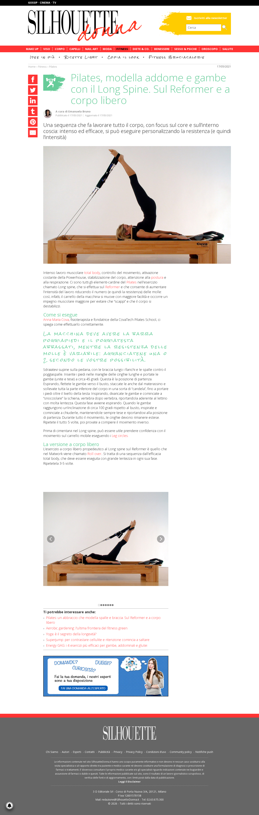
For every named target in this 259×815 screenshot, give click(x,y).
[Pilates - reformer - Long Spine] (137, 205)
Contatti (90, 752)
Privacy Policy (134, 752)
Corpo (60, 49)
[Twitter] (33, 90)
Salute (227, 49)
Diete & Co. (141, 49)
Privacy (118, 752)
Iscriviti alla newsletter (210, 18)
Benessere (162, 49)
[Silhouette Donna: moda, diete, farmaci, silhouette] (101, 25)
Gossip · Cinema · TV (42, 2)
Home (32, 66)
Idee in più (42, 57)
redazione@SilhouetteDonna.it (120, 799)
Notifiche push (204, 752)
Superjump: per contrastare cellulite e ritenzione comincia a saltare (97, 639)
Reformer (112, 287)
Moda (107, 49)
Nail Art (91, 49)
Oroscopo (210, 49)
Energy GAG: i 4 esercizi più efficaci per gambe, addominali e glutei (96, 645)
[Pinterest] (33, 122)
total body (92, 272)
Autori (65, 752)
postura (157, 277)
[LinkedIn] (33, 101)
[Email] (33, 133)
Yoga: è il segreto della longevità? (71, 634)
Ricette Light (81, 57)
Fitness (122, 49)
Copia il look (123, 57)
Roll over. (94, 453)
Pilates (53, 66)
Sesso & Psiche (185, 49)
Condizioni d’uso (156, 752)
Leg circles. (120, 435)
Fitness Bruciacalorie (177, 57)
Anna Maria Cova (56, 319)
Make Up (32, 49)
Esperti (77, 752)
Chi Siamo (52, 752)
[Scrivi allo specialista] (105, 676)
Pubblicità (104, 752)
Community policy (181, 752)
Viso (46, 49)
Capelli (74, 49)
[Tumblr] (33, 112)
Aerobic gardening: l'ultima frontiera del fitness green (86, 628)
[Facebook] (33, 80)
